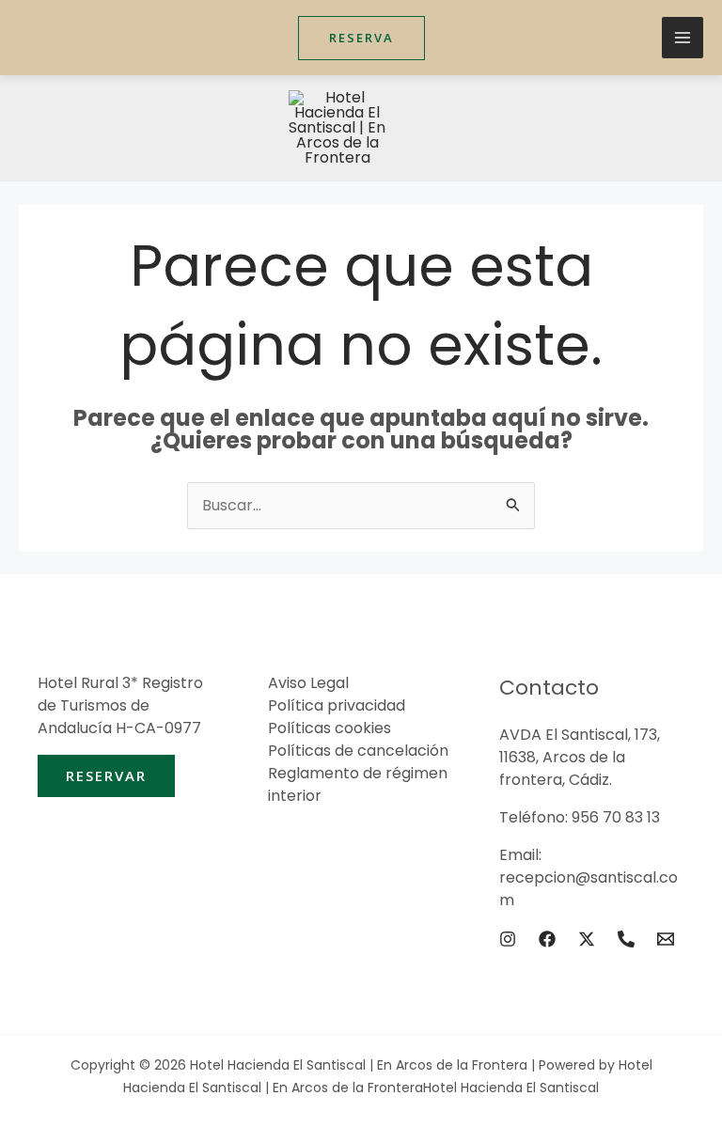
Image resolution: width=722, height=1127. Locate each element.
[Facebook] (547, 939)
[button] (361, 38)
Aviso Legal (308, 683)
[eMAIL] (665, 939)
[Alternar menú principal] (682, 37)
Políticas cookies (329, 728)
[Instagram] (507, 939)
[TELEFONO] (626, 939)
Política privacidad (336, 705)
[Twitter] (586, 939)
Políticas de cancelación (358, 750)
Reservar (106, 775)
